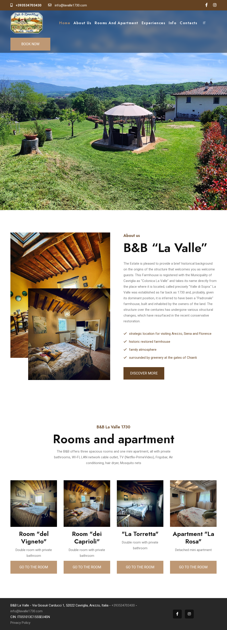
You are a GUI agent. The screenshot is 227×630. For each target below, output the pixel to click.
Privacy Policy (20, 623)
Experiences (154, 23)
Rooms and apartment (116, 23)
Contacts (188, 23)
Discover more (144, 373)
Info (172, 23)
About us (82, 23)
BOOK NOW (30, 44)
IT (204, 23)
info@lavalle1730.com (26, 611)
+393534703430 (123, 605)
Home (64, 23)
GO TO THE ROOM (34, 567)
